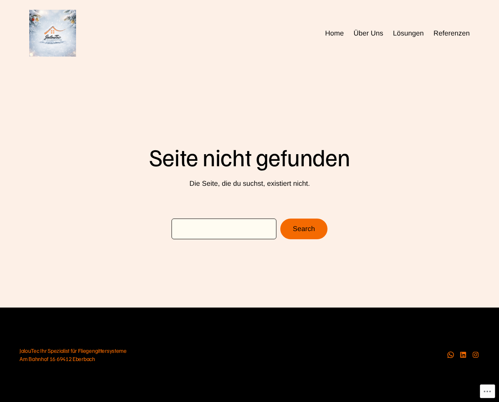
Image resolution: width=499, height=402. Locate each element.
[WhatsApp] (451, 355)
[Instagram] (476, 355)
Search (304, 229)
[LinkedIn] (463, 355)
